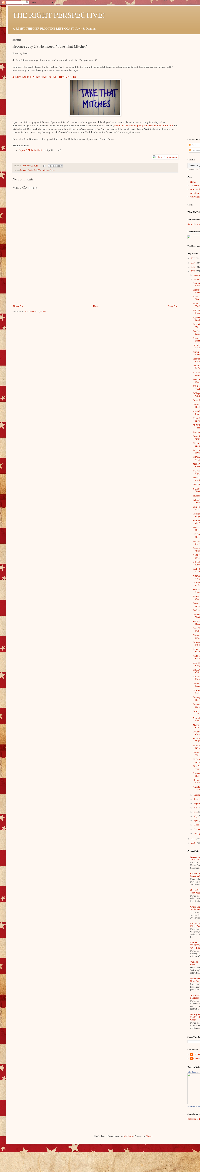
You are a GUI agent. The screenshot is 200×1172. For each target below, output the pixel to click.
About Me (194, 192)
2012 (193, 271)
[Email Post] (44, 165)
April (196, 820)
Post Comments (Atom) (35, 311)
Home (95, 306)
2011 (193, 838)
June (196, 811)
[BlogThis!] (52, 165)
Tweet (52, 170)
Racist (30, 170)
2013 (193, 266)
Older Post (172, 306)
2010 (193, 842)
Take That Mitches (41, 170)
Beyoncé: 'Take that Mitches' (33, 150)
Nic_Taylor (128, 1135)
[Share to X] (55, 165)
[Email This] (49, 165)
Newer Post (18, 306)
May (196, 816)
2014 (193, 262)
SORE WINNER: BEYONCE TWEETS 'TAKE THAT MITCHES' (44, 76)
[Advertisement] (95, 280)
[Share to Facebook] (58, 165)
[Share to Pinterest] (61, 165)
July (196, 807)
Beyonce (23, 170)
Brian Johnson (193, 1072)
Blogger (149, 1135)
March (197, 824)
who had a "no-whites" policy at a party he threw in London (143, 125)
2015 (193, 258)
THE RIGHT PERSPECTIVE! (58, 15)
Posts (193, 145)
